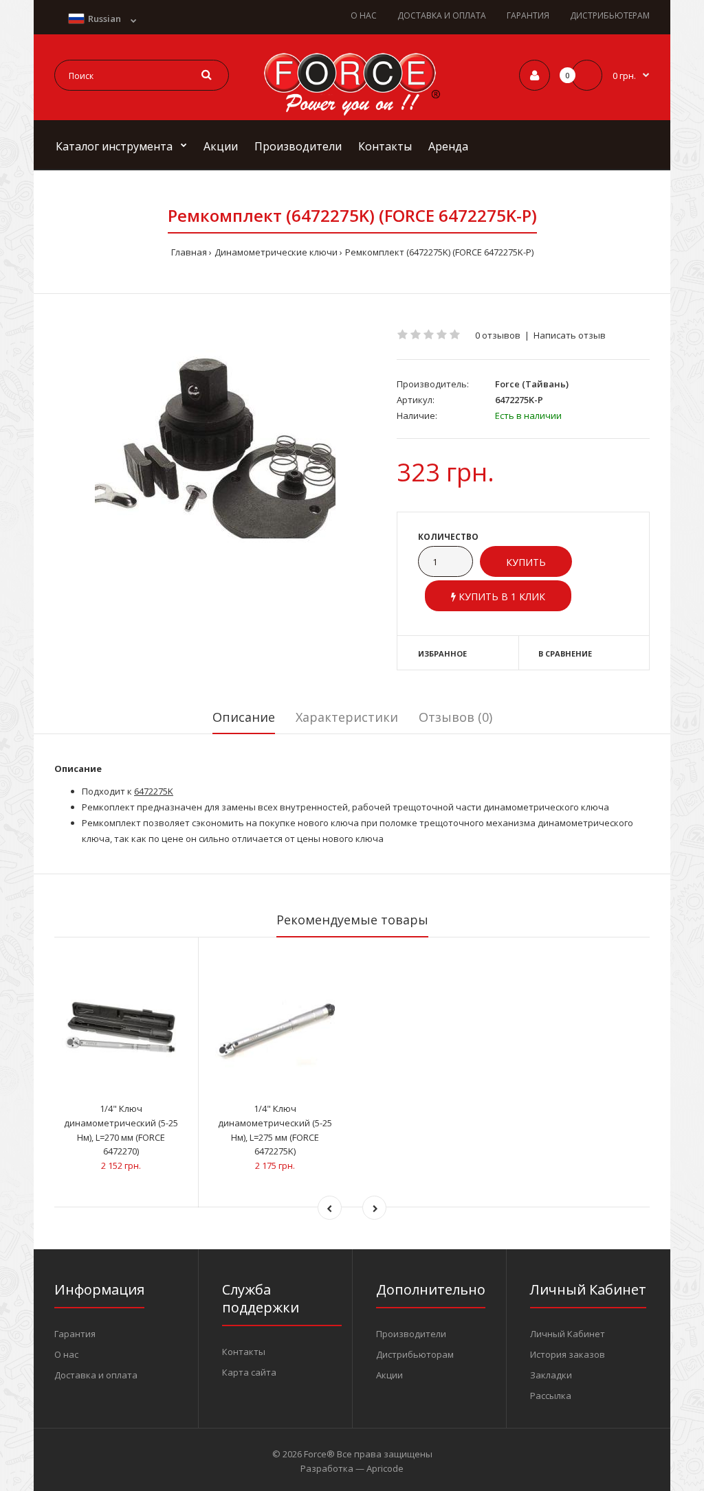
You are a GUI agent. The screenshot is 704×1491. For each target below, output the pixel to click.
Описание (243, 717)
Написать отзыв (570, 335)
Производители (411, 1334)
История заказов (567, 1354)
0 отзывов (497, 335)
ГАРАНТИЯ (528, 15)
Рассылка (550, 1395)
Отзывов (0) (455, 717)
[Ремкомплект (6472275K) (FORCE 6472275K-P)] (215, 448)
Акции (389, 1375)
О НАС (364, 15)
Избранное (442, 653)
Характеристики (347, 717)
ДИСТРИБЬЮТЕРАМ (610, 15)
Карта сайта (249, 1372)
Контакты (243, 1351)
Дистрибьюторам (415, 1354)
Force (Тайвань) (532, 384)
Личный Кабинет (567, 1334)
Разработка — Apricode (352, 1468)
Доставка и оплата (96, 1375)
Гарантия (75, 1334)
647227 (148, 791)
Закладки (551, 1375)
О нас (66, 1354)
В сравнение (565, 653)
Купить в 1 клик (500, 596)
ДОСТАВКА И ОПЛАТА (441, 15)
